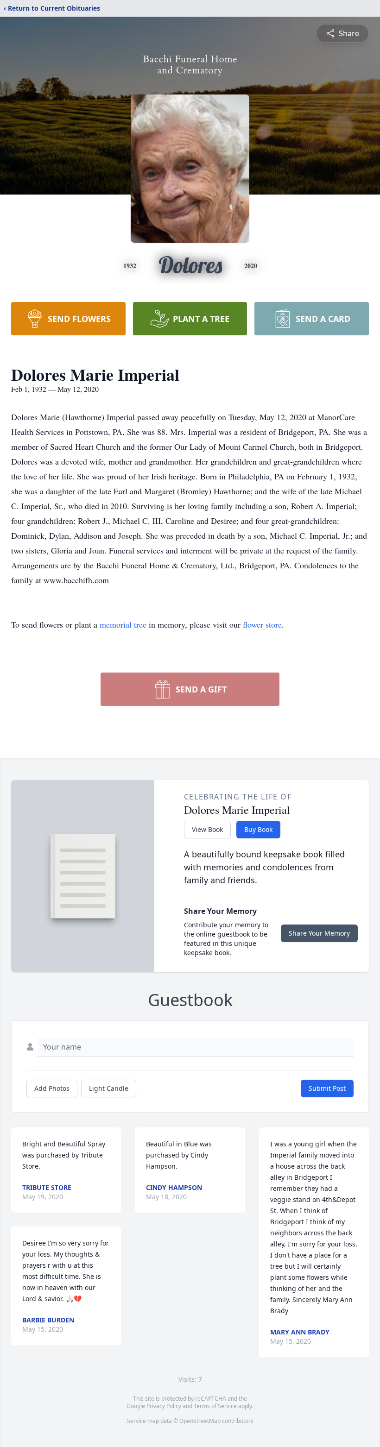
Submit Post (327, 1088)
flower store (262, 624)
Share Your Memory (319, 933)
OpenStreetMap (200, 1421)
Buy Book (258, 829)
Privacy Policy (163, 1406)
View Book (207, 829)
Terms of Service (215, 1406)
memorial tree (123, 624)
